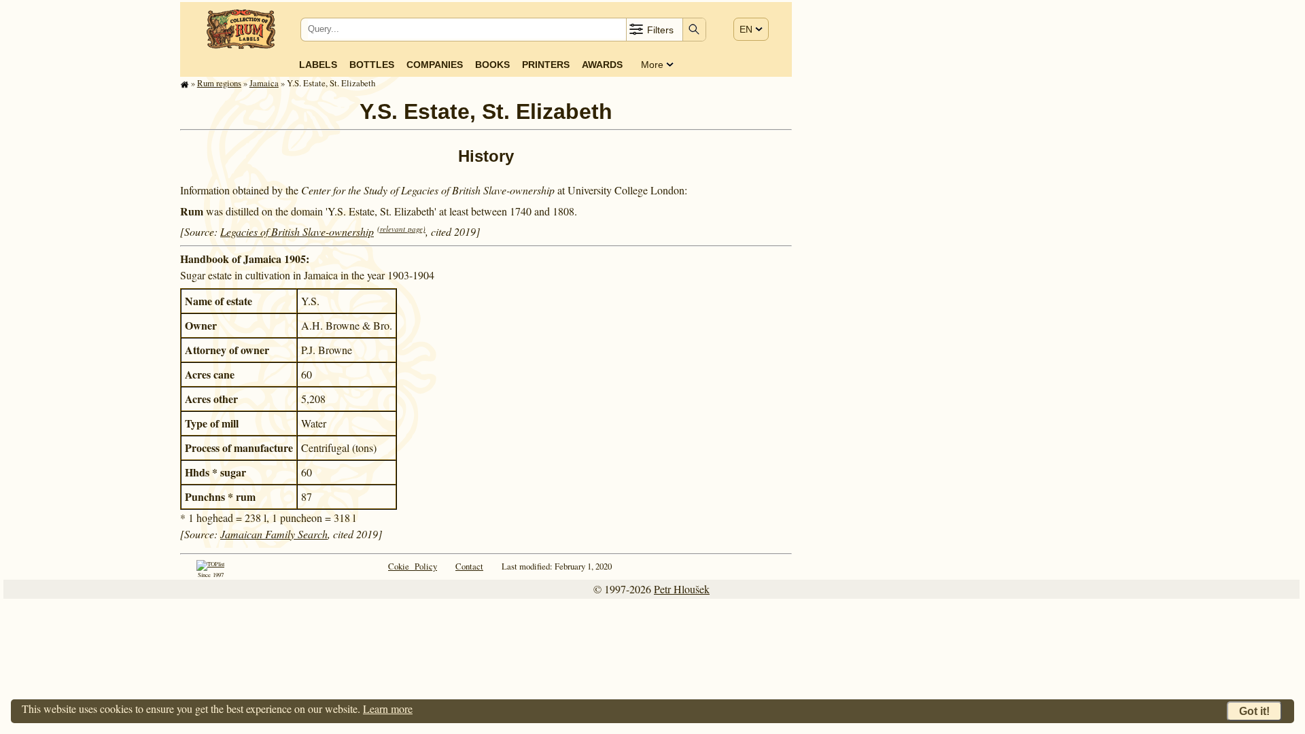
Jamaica (264, 83)
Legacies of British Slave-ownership (297, 231)
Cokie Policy (412, 566)
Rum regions (219, 83)
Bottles (371, 64)
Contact (469, 566)
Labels (318, 64)
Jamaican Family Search (274, 534)
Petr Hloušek (682, 589)
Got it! (1254, 711)
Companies (434, 64)
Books (492, 64)
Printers (546, 64)
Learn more (388, 708)
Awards (602, 64)
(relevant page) (401, 229)
